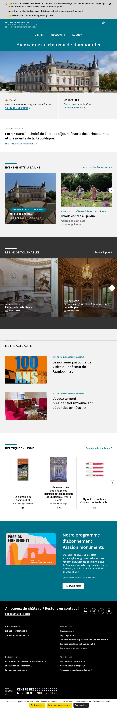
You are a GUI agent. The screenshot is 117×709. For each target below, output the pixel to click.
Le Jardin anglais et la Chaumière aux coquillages (86, 305)
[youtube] (109, 611)
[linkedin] (85, 611)
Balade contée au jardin (78, 216)
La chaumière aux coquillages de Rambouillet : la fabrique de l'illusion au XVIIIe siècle (58, 494)
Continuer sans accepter (59, 705)
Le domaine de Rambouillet (23, 498)
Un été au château (21, 214)
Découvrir (58, 35)
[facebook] (101, 611)
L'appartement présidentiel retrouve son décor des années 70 (73, 403)
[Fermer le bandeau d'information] (110, 4)
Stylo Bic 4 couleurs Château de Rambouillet (94, 501)
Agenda (77, 35)
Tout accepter (37, 705)
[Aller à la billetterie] (103, 23)
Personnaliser (81, 705)
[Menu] (110, 23)
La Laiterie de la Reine (18, 307)
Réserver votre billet (75, 107)
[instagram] (93, 611)
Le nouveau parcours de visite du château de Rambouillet (72, 367)
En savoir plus (73, 586)
